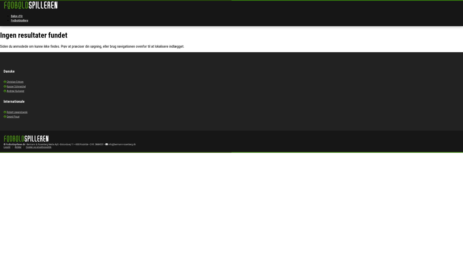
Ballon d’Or (17, 16)
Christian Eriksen (15, 81)
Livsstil (7, 147)
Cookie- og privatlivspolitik (38, 147)
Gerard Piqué (13, 116)
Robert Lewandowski (17, 112)
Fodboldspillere (19, 20)
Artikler (18, 147)
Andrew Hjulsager (15, 91)
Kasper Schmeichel (16, 86)
